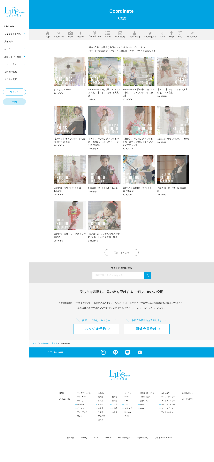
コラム (79, 416)
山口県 (114, 412)
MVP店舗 (80, 405)
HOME (61, 393)
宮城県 (100, 401)
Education (192, 36)
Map (171, 36)
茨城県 (100, 420)
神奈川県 (101, 416)
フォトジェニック (168, 412)
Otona (126, 416)
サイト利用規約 (124, 437)
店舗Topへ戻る (121, 252)
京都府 (114, 408)
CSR (162, 36)
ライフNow (81, 397)
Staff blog (134, 36)
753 (125, 405)
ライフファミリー (168, 397)
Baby (126, 397)
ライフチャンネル (84, 393)
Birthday (127, 412)
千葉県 (100, 412)
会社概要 (70, 437)
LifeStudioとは (64, 399)
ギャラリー (128, 393)
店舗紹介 (101, 393)
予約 (14, 101)
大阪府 (114, 405)
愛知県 (114, 401)
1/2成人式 (128, 408)
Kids (126, 401)
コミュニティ (166, 393)
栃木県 (114, 397)
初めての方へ (145, 397)
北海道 (100, 397)
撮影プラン (144, 401)
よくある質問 (187, 399)
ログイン (14, 92)
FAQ (180, 36)
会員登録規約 (142, 437)
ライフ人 (80, 401)
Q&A (142, 408)
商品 (142, 405)
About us (59, 36)
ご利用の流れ (187, 393)
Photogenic (150, 36)
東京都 (100, 405)
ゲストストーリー (168, 401)
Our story (120, 36)
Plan (70, 36)
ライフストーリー (168, 405)
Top (48, 36)
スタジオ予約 (95, 329)
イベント (80, 408)
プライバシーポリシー (164, 437)
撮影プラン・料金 (147, 393)
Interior (81, 36)
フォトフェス (82, 412)
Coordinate (95, 36)
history (84, 437)
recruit (108, 437)
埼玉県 (100, 408)
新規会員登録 (146, 329)
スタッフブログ (167, 408)
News (108, 36)
